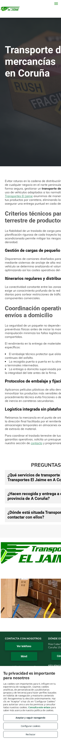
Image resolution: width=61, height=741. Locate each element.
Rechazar (30, 734)
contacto (36, 443)
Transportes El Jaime (19, 196)
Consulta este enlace (39, 707)
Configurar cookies (30, 726)
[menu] (56, 3)
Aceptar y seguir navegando (30, 717)
